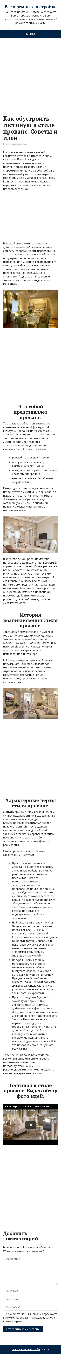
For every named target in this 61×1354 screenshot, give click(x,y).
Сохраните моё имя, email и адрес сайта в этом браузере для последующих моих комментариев (30, 1317)
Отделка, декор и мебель (15, 144)
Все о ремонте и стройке (30, 7)
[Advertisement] (30, 73)
